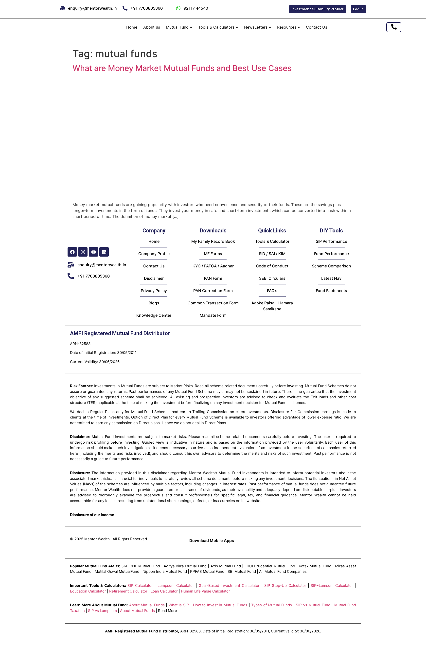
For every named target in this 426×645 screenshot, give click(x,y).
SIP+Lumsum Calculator (332, 585)
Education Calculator (88, 591)
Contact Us (316, 27)
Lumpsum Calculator (176, 585)
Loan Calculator (164, 591)
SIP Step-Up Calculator (285, 585)
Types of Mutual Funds (271, 605)
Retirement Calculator (128, 591)
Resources (287, 27)
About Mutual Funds (147, 605)
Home (131, 27)
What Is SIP (179, 605)
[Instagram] (83, 252)
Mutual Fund (178, 27)
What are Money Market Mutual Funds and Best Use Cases (182, 68)
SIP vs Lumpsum (102, 610)
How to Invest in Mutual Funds (220, 605)
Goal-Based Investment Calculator (229, 585)
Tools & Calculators (217, 27)
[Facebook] (72, 252)
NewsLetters (256, 27)
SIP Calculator (140, 585)
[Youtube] (93, 252)
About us (151, 27)
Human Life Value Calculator (205, 591)
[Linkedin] (104, 252)
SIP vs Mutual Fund (313, 605)
